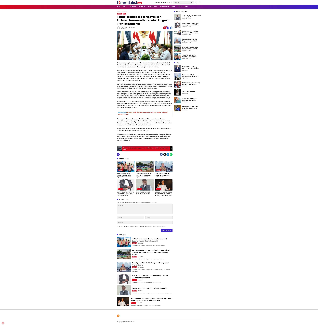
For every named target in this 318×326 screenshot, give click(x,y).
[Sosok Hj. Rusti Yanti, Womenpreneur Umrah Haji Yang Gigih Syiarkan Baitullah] (177, 76)
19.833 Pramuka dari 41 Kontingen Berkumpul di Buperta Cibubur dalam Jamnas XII (124, 175)
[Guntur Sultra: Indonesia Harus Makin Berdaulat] (144, 185)
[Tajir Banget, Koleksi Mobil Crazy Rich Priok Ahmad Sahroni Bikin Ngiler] (177, 108)
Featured (119, 13)
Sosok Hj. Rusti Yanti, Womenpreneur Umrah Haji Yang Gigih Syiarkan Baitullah (191, 75)
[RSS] (118, 315)
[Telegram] (167, 154)
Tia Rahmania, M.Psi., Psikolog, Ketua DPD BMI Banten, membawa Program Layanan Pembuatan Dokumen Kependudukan (191, 83)
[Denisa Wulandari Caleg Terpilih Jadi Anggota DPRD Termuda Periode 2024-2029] (177, 68)
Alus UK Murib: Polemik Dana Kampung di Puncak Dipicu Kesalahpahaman (125, 193)
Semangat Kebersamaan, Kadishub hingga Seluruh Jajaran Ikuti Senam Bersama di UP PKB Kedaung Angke (144, 175)
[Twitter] (164, 154)
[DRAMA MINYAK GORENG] (177, 92)
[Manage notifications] (3, 323)
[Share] (171, 27)
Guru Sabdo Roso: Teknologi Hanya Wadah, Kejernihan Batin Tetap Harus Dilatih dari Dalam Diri (163, 193)
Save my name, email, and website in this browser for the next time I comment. (142, 226)
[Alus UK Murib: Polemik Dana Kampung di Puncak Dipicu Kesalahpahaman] (125, 185)
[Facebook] (161, 154)
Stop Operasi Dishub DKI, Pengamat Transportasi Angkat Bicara (162, 175)
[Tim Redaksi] (129, 2)
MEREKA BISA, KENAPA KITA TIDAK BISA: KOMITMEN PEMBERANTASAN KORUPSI (190, 99)
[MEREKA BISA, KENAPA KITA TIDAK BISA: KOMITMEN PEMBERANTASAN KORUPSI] (177, 100)
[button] (192, 2)
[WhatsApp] (171, 154)
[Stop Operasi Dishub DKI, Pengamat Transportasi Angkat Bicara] (163, 166)
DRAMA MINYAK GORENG (189, 91)
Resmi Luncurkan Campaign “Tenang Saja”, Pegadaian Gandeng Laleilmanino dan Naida (190, 32)
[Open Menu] (200, 2)
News (124, 13)
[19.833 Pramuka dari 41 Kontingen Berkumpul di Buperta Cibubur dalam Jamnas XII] (125, 166)
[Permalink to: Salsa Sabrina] (119, 27)
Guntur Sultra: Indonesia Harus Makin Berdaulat (143, 193)
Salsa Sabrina (124, 27)
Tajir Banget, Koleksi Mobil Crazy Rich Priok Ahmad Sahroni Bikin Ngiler (190, 107)
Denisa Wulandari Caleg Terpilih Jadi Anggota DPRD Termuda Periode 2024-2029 (191, 67)
